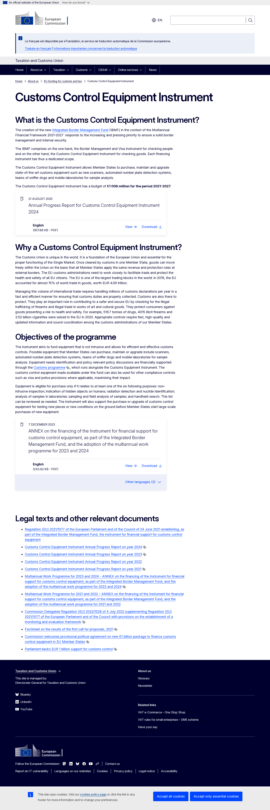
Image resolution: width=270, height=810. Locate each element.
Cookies (102, 771)
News (153, 70)
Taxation (59, 70)
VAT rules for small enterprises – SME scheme (168, 719)
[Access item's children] (46, 70)
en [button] (160, 20)
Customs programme (49, 367)
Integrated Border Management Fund (80, 130)
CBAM (102, 70)
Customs (82, 70)
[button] (131, 226)
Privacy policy (123, 771)
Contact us (112, 764)
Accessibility (169, 771)
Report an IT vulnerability (31, 771)
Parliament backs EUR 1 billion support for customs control (69, 649)
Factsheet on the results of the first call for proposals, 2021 (69, 629)
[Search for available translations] (68, 368)
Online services (128, 70)
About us (36, 70)
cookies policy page (93, 794)
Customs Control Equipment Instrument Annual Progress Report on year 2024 (83, 547)
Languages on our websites (72, 771)
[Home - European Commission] (45, 18)
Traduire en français (38, 48)
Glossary (144, 678)
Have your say (147, 727)
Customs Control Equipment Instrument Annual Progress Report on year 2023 (83, 554)
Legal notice (147, 771)
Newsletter (145, 685)
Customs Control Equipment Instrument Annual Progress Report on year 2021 (83, 569)
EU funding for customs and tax (63, 81)
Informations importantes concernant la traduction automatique (95, 48)
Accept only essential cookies (216, 796)
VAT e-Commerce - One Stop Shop (161, 712)
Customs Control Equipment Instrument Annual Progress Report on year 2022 (83, 562)
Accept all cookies (171, 796)
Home (19, 70)
